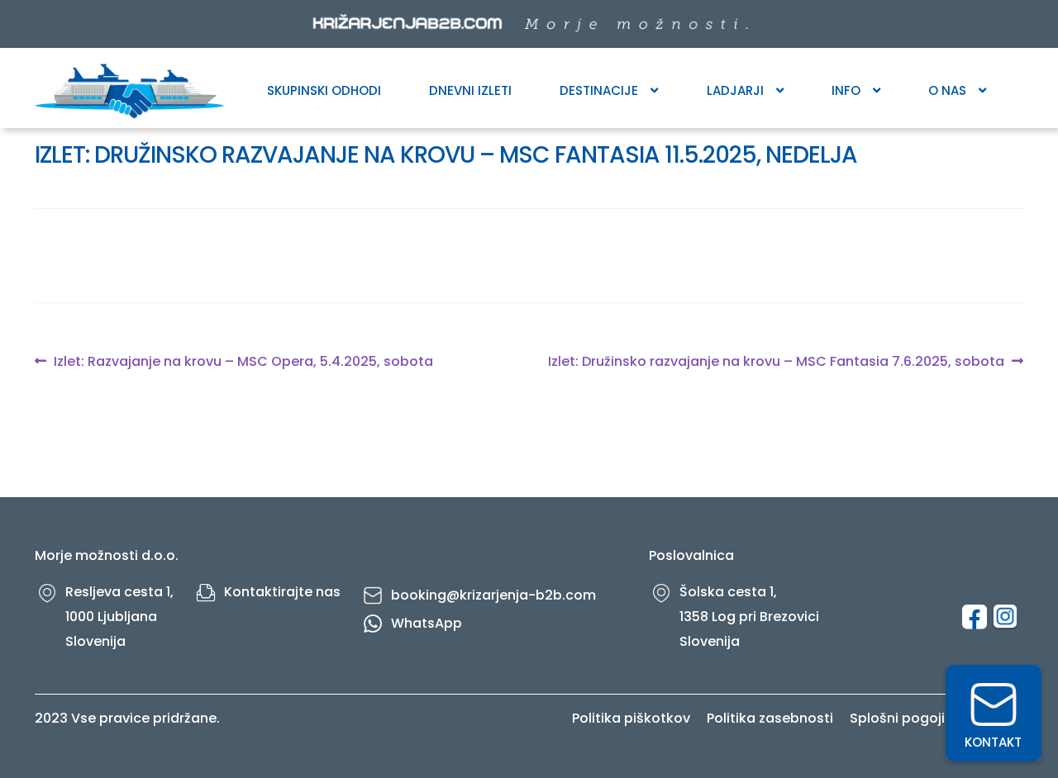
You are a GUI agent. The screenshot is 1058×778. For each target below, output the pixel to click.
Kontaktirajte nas (282, 591)
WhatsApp (426, 623)
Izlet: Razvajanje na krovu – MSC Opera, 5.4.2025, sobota (243, 361)
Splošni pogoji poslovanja (936, 718)
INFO (846, 90)
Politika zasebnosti (770, 718)
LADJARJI (735, 90)
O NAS (947, 90)
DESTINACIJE (599, 90)
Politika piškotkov (631, 718)
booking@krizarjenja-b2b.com (493, 595)
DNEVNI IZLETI (470, 90)
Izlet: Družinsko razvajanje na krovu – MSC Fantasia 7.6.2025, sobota (776, 361)
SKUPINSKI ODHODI (324, 90)
